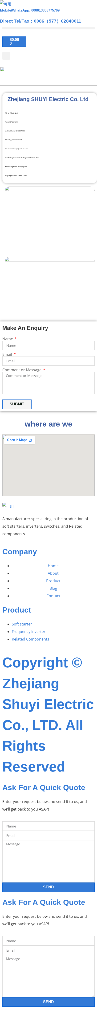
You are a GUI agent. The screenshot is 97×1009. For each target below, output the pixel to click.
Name (8, 339)
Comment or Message (22, 370)
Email (7, 354)
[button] (48, 28)
